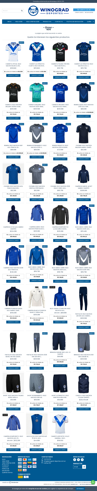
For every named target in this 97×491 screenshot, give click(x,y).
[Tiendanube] (10, 483)
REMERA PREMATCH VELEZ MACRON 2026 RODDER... (60, 146)
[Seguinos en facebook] (78, 459)
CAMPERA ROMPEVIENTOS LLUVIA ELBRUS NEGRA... (60, 228)
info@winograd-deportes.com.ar (55, 461)
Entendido (80, 489)
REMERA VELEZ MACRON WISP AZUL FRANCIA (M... (13, 146)
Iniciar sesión (89, 12)
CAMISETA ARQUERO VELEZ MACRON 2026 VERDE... (36, 106)
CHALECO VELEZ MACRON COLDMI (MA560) (84, 396)
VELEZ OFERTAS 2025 (32, 22)
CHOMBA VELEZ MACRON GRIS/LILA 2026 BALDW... (37, 187)
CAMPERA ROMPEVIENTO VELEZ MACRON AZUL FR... (13, 437)
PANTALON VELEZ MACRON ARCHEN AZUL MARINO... (83, 315)
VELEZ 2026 (18, 22)
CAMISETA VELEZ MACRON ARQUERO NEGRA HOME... (13, 106)
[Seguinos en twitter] (82, 459)
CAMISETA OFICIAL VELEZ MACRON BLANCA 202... (13, 65)
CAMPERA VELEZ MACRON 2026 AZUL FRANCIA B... (13, 269)
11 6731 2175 (47, 459)
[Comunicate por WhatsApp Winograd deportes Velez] (93, 482)
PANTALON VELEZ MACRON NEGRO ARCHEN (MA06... (13, 356)
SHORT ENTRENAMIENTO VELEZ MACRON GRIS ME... (36, 396)
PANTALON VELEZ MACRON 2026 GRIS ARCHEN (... (37, 356)
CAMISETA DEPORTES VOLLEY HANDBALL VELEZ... (60, 437)
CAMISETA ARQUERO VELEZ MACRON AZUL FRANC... (60, 106)
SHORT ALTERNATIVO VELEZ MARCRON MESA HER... (60, 396)
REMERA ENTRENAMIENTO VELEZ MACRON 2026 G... (37, 146)
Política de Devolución (75, 22)
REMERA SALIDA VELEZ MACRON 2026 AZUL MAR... (83, 106)
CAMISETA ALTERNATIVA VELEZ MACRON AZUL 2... (83, 65)
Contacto (59, 22)
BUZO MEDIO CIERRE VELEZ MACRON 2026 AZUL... (83, 228)
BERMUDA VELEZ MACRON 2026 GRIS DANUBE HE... (83, 356)
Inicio (9, 22)
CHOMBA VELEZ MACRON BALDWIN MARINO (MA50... (83, 146)
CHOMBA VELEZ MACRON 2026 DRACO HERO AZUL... (60, 187)
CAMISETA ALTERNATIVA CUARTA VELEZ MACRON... (37, 65)
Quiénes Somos (7, 472)
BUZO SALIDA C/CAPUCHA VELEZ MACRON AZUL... (60, 309)
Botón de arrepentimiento (87, 484)
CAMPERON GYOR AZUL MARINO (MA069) (13, 228)
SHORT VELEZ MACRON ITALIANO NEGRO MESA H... (13, 396)
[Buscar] (22, 10)
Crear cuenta (79, 12)
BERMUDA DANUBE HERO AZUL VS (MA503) (60, 353)
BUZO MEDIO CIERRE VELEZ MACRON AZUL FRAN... (37, 268)
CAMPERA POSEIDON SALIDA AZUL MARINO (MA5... (13, 309)
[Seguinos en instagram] (74, 459)
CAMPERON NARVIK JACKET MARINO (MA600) (83, 187)
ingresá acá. (74, 484)
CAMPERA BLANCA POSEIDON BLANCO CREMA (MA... (37, 311)
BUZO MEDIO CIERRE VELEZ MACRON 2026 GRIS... (83, 269)
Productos (47, 22)
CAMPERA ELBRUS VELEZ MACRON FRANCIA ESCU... (37, 228)
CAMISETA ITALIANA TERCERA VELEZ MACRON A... (60, 65)
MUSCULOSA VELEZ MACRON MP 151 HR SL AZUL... (37, 437)
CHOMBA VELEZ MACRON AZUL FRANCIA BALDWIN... (13, 187)
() (85, 10)
